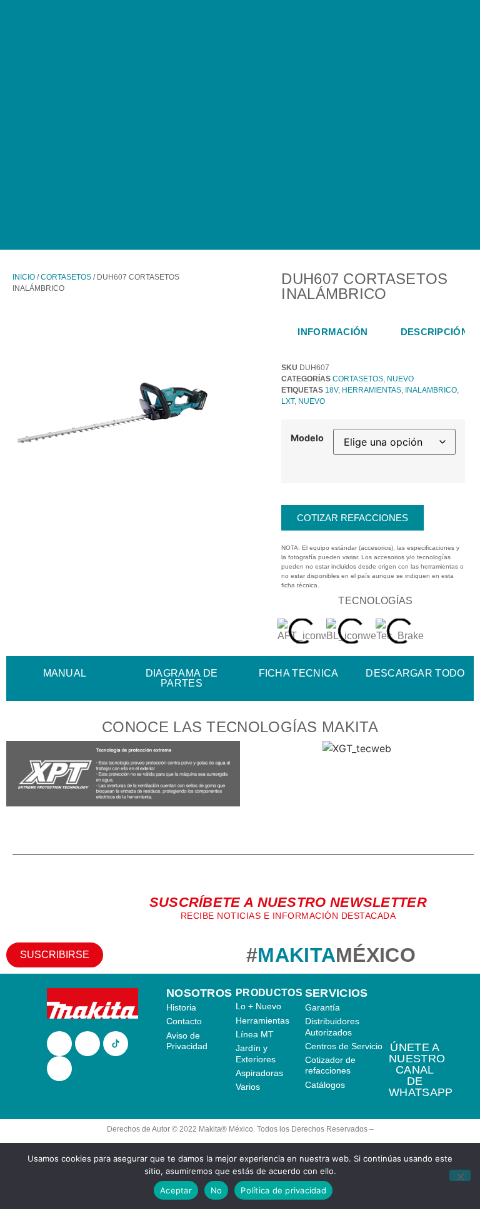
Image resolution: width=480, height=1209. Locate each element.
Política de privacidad (283, 1190)
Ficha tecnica (299, 673)
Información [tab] (333, 331)
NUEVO (400, 378)
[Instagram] (87, 1043)
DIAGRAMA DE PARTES (182, 678)
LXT (287, 401)
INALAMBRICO (431, 390)
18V (331, 390)
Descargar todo (415, 673)
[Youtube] (59, 1068)
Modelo (307, 438)
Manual (65, 673)
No (216, 1190)
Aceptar (176, 1190)
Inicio (23, 277)
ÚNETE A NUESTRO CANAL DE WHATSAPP (420, 1070)
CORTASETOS (66, 277)
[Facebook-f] (59, 1043)
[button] (18, 775)
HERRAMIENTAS (371, 390)
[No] (460, 1175)
